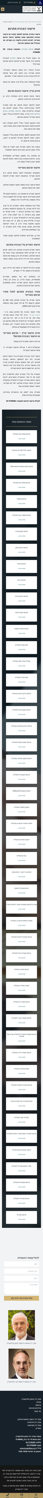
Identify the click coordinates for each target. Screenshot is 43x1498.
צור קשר (37, 1411)
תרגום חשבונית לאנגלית (21, 775)
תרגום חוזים (21, 564)
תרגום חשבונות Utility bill (21, 791)
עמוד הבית (37, 22)
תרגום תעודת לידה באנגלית (21, 1052)
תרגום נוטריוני (19, 22)
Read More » (21, 439)
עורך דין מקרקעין (34, 1425)
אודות (38, 1402)
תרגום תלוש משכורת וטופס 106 (21, 466)
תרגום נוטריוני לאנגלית (21, 1198)
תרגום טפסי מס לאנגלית (21, 482)
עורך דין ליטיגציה (34, 1422)
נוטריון (29, 22)
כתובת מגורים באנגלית (21, 839)
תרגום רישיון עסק (21, 547)
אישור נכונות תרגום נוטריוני (21, 1150)
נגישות (38, 1405)
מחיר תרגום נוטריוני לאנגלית (21, 1166)
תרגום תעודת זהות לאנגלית (21, 953)
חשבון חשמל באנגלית (21, 807)
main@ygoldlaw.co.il (28, 1448)
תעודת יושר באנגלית (21, 1117)
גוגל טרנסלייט (21, 856)
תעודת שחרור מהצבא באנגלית (21, 823)
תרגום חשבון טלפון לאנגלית (21, 742)
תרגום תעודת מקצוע (21, 628)
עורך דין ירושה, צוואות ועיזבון (29, 1419)
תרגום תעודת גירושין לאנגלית (21, 937)
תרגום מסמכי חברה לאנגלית (21, 1018)
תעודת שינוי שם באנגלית (21, 661)
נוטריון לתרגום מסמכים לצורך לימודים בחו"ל (21, 904)
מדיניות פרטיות (35, 1408)
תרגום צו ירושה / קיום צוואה (21, 872)
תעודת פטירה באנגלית (21, 985)
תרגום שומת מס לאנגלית (21, 434)
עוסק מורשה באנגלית (21, 1069)
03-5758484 (30, 1442)
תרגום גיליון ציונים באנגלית (21, 693)
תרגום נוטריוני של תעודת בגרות (21, 1101)
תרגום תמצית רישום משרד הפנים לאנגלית (21, 1133)
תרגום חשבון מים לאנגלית (21, 710)
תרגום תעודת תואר (21, 612)
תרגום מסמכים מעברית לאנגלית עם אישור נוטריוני (21, 1035)
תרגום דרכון (21, 580)
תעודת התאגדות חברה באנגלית (21, 920)
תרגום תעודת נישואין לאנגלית (21, 1085)
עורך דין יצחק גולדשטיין (31, 1399)
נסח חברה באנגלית (21, 677)
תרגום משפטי (21, 499)
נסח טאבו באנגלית (21, 645)
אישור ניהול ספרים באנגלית (21, 450)
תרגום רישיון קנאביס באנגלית (21, 726)
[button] (40, 2)
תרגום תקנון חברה (21, 531)
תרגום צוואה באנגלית (21, 969)
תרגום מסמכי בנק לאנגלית (21, 515)
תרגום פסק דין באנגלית (21, 1002)
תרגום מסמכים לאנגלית (21, 1182)
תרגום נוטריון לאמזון (21, 888)
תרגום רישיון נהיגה (21, 596)
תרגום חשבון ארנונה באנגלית (22, 758)
